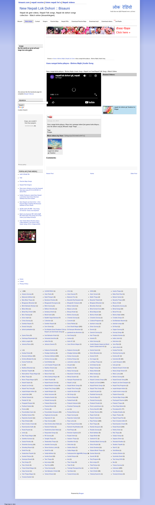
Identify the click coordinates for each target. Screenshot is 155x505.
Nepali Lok (70, 382)
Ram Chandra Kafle (119, 421)
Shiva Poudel (94, 444)
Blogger (81, 493)
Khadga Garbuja (72, 353)
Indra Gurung (94, 341)
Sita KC (115, 447)
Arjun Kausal (71, 294)
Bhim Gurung (49, 306)
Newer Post (49, 173)
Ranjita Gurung (94, 430)
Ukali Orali (93, 468)
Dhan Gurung (94, 326)
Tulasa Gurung (117, 465)
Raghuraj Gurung (50, 415)
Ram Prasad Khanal (73, 424)
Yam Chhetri (94, 471)
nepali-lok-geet (94, 391)
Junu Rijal (116, 344)
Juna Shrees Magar (73, 344)
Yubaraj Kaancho (95, 474)
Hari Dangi (70, 335)
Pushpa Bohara (72, 412)
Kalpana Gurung (72, 350)
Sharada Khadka (118, 441)
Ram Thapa (93, 424)
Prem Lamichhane (95, 406)
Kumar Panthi (26, 362)
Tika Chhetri (25, 465)
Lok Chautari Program (51, 365)
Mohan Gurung (117, 377)
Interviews (116, 341)
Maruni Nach (49, 374)
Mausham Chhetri (72, 374)
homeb (92, 338)
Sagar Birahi (94, 435)
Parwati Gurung (95, 400)
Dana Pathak (71, 323)
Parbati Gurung (49, 400)
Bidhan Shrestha (50, 309)
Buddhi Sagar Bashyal (51, 318)
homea (69, 338)
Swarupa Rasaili (27, 459)
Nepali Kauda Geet (50, 382)
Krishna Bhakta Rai (28, 359)
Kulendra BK (117, 359)
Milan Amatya (94, 374)
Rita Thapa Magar (27, 435)
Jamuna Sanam (49, 344)
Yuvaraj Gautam (27, 477)
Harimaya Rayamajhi (28, 338)
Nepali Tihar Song (73, 388)
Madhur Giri (71, 368)
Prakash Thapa (117, 403)
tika (114, 462)
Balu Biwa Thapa (27, 300)
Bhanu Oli (116, 303)
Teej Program (94, 459)
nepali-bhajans (49, 391)
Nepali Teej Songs (50, 388)
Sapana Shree (117, 438)
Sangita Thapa (49, 438)
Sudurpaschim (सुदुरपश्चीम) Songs (77, 453)
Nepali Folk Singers (26, 185)
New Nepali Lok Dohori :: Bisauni (45, 8)
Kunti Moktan (49, 362)
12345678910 (49, 291)
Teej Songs (25, 462)
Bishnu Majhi (61, 58)
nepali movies (37, 2)
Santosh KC (93, 438)
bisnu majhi (25, 318)
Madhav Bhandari (27, 368)
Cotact (22, 281)
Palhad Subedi (26, 397)
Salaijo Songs (117, 435)
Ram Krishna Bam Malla (52, 424)
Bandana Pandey (50, 300)
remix (23, 433)
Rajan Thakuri (117, 415)
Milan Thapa (26, 377)
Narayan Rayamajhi (73, 379)
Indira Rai (48, 341)
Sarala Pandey (26, 441)
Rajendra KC (49, 418)
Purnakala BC (117, 409)
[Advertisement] (87, 45)
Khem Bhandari (95, 353)
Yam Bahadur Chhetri (51, 471)
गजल (21, 178)
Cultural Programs (95, 320)
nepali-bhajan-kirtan (119, 388)
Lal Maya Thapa (95, 362)
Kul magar (93, 359)
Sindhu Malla (71, 447)
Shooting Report (27, 447)
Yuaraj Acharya (72, 474)
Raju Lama (70, 421)
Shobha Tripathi (118, 444)
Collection (48, 320)
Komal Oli (93, 356)
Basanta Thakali (95, 300)
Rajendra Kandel (27, 418)
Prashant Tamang (72, 406)
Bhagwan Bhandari (96, 303)
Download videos (107, 21)
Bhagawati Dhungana (51, 303)
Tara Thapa (48, 459)
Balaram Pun (71, 297)
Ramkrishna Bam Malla (52, 430)
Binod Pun (116, 312)
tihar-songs (93, 462)
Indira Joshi (116, 338)
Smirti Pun (25, 450)
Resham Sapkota (72, 433)
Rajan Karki (93, 415)
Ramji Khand (117, 427)
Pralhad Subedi (27, 406)
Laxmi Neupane (118, 362)
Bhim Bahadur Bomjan (29, 306)
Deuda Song (26, 326)
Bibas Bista (25, 309)
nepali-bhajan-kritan (28, 391)
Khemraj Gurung (118, 353)
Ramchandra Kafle (27, 427)
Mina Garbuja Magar (51, 377)
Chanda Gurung (72, 318)
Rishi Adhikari (94, 433)
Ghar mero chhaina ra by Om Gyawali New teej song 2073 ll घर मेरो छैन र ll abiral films (31, 190)
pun (68, 409)
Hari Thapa (93, 335)
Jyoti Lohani (116, 347)
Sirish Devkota (94, 447)
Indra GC (70, 341)
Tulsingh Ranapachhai (74, 468)
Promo (24, 409)
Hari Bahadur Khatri (51, 335)
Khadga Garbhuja (50, 353)
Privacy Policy (24, 284)
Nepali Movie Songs (73, 385)
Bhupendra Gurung (119, 306)
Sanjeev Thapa (72, 438)
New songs (28, 21)
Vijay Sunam (26, 471)
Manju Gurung (71, 371)
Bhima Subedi (71, 306)
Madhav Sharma (50, 368)
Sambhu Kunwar (27, 438)
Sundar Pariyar (26, 456)
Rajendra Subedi (72, 418)
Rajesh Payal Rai (118, 418)
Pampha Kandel (50, 397)
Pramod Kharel (49, 406)
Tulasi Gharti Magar (28, 468)
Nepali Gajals (26, 382)
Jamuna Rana (26, 344)
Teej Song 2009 (117, 459)
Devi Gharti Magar (73, 326)
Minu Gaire (93, 377)
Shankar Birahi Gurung (97, 441)
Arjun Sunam (94, 294)
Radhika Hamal (27, 415)
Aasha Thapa (117, 291)
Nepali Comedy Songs (97, 379)
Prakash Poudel (95, 403)
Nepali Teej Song (27, 388)
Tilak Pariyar (94, 465)
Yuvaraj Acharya (118, 474)
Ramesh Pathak (49, 427)
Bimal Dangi (116, 309)
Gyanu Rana (26, 335)
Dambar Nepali (26, 323)
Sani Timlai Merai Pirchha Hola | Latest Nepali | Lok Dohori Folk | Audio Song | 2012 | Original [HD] (30, 222)
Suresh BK (93, 456)
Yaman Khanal (49, 474)
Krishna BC (116, 356)
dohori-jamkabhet (27, 329)
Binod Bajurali (94, 312)
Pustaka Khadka (118, 412)
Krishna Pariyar (72, 359)
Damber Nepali (49, 323)
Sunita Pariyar (71, 456)
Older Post (134, 173)
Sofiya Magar (71, 450)
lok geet (69, 365)
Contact (37, 21)
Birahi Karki (48, 315)
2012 (68, 291)
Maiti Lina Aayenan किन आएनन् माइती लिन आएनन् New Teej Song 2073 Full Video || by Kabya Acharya (30, 215)
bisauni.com (24, 2)
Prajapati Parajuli (27, 403)
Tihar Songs (71, 462)
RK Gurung (48, 435)
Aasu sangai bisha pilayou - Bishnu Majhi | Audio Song (69, 63)
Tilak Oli (69, 465)
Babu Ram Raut (118, 294)
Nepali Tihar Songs (96, 388)
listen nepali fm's (53, 2)
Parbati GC (25, 400)
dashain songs (94, 323)
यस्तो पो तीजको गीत (25, 174)
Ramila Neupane (95, 427)
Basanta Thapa (117, 300)
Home (54, 58)
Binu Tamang (26, 315)
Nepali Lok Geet (70, 58)
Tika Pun (47, 465)
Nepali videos (69, 2)
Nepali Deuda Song (119, 379)
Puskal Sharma (94, 412)
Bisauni (20, 21)
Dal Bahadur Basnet (119, 320)
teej (68, 459)
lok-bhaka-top (94, 365)
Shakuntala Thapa (50, 441)
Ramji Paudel (26, 430)
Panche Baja (54, 21)
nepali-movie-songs (119, 391)
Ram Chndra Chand (28, 424)
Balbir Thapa (94, 297)
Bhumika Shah (94, 306)
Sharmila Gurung (27, 444)
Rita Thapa (116, 433)
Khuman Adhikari (27, 356)
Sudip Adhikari (49, 453)
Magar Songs (94, 368)
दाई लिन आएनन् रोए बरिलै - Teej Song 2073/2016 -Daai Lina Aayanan (29, 209)
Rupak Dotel (71, 435)
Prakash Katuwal (72, 403)
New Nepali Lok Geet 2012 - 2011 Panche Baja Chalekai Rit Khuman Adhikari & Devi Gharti (30, 203)
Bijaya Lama (71, 309)
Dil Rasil (115, 326)
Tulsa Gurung (49, 468)
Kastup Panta (26, 353)
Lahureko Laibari (72, 362)
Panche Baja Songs (26, 181)
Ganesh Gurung (95, 332)
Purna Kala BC (94, 409)
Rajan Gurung (71, 415)
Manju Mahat (94, 371)
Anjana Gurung (26, 294)
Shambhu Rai (71, 441)
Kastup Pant (116, 350)
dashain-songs (117, 323)
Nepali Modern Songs (51, 385)
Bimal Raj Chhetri (27, 312)
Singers (45, 21)
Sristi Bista (116, 450)
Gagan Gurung (117, 329)
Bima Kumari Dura (95, 309)
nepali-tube (25, 394)
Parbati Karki (71, 400)
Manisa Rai (48, 371)
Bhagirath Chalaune (73, 303)
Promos (47, 409)
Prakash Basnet (49, 403)
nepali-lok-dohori (72, 391)
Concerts (70, 320)
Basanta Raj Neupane (74, 300)
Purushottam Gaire (27, 412)
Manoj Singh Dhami (119, 371)
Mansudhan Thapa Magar (30, 374)
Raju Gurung (49, 421)
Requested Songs (50, 433)
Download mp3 (94, 21)
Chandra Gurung (95, 318)
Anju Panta (48, 294)
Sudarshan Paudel (27, 453)
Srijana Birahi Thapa (96, 450)
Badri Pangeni (49, 297)
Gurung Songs (117, 332)
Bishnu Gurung (72, 315)
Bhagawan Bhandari (28, 303)
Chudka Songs (117, 318)
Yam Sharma (117, 471)
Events (92, 329)
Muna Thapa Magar (28, 379)
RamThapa (70, 430)
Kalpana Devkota (50, 350)
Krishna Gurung (49, 359)
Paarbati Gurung (95, 394)
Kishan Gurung (72, 356)
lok (23, 365)
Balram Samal (117, 297)
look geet (115, 365)
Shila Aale (70, 444)
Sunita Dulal (48, 456)
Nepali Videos (28, 94)
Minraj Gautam (71, 377)
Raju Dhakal (26, 421)
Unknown (116, 468)
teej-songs (48, 462)
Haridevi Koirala (118, 335)
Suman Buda (94, 453)
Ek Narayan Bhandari (74, 329)
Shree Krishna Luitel (51, 447)
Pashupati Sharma (118, 400)
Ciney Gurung (26, 320)
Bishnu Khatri (94, 315)
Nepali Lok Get (26, 385)
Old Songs (70, 394)
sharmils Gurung (50, 444)
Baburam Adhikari (27, 297)
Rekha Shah (116, 430)
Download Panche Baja (79, 21)
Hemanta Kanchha (50, 338)
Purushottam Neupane (52, 412)
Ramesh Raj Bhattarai (74, 427)
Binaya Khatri (71, 312)
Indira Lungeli (26, 341)
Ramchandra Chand (119, 424)
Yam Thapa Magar (27, 474)
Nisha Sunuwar (49, 394)
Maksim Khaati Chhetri (120, 368)
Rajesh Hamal (94, 418)
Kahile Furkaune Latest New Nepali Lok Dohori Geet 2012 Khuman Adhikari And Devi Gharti (31, 196)
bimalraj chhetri (49, 312)
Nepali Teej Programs (119, 385)
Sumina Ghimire (118, 453)
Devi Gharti (48, 326)
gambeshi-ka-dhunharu (74, 332)
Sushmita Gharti (118, 456)
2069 (91, 291)
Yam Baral (70, 471)
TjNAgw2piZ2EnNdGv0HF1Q (74, 136)
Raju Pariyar (94, 421)
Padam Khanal (117, 394)
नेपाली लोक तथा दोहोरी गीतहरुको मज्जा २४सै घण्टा (122, 11)
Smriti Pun (48, 450)
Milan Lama (116, 374)
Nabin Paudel (49, 379)
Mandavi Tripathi (27, 371)
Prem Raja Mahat (118, 406)
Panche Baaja (71, 397)
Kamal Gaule (94, 350)
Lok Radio (118, 21)
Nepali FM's (65, 21)
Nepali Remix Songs (96, 385)
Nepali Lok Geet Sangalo (120, 382)
